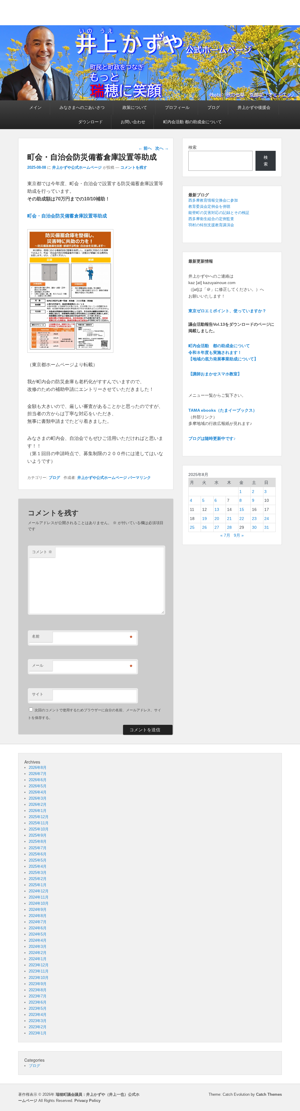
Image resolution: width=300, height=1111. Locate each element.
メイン (35, 107)
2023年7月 (38, 996)
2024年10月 (39, 903)
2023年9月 (38, 984)
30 (254, 527)
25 (192, 527)
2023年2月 (38, 1027)
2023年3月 (38, 1021)
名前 (36, 636)
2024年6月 (38, 928)
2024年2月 (38, 952)
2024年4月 (38, 940)
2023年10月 (39, 977)
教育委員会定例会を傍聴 (209, 206)
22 (241, 518)
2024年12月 (39, 891)
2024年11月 (39, 897)
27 (216, 527)
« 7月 (225, 535)
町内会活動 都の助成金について (192, 121)
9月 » (239, 535)
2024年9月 (38, 909)
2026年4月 (38, 792)
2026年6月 (38, 780)
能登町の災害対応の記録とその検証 (218, 212)
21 (229, 518)
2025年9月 (38, 835)
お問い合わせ (133, 121)
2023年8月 (38, 990)
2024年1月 (38, 959)
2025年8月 (38, 841)
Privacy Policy (87, 1100)
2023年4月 (38, 1014)
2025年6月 (38, 854)
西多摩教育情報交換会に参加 (213, 200)
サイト (37, 694)
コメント (42, 552)
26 (204, 527)
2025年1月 (38, 885)
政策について (134, 107)
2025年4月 (38, 866)
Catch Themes (269, 1094)
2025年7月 (38, 848)
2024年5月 (38, 934)
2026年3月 (38, 798)
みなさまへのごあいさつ (82, 107)
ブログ (213, 107)
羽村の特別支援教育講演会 (211, 225)
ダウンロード (90, 121)
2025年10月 (39, 829)
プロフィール (177, 107)
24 (266, 518)
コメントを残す (133, 167)
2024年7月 (38, 922)
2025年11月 (39, 823)
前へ (145, 148)
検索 (192, 147)
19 (204, 518)
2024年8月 (38, 916)
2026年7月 (38, 773)
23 (254, 518)
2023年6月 (38, 1002)
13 (216, 509)
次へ (162, 148)
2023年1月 (38, 1033)
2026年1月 (38, 810)
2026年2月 (38, 804)
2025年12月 (39, 817)
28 (229, 527)
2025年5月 (38, 860)
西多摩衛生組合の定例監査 (211, 219)
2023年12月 (39, 965)
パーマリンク (139, 477)
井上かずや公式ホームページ (77, 167)
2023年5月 (38, 1008)
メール (37, 665)
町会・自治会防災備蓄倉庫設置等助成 (67, 215)
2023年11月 (39, 971)
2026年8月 (38, 767)
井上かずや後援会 (254, 107)
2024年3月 (38, 946)
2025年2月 (38, 879)
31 (266, 527)
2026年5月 (38, 786)
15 (241, 509)
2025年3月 (38, 872)
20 (216, 518)
